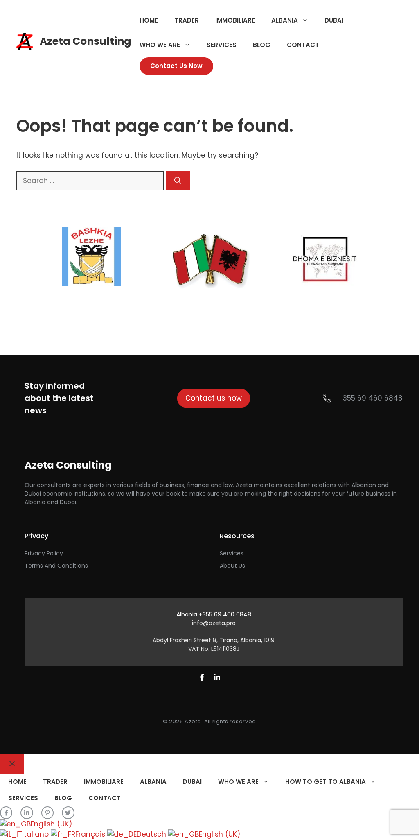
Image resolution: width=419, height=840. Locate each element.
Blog (261, 45)
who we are (160, 45)
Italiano (36, 834)
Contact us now (213, 398)
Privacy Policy (44, 553)
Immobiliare (235, 20)
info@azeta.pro (214, 623)
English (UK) (51, 824)
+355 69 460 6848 (370, 398)
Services (222, 45)
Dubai (333, 20)
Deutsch (152, 834)
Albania (284, 20)
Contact (303, 45)
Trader (186, 20)
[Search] (178, 181)
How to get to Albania (325, 781)
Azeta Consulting (85, 41)
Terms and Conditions (56, 566)
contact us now (176, 65)
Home (149, 20)
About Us (232, 566)
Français (91, 834)
